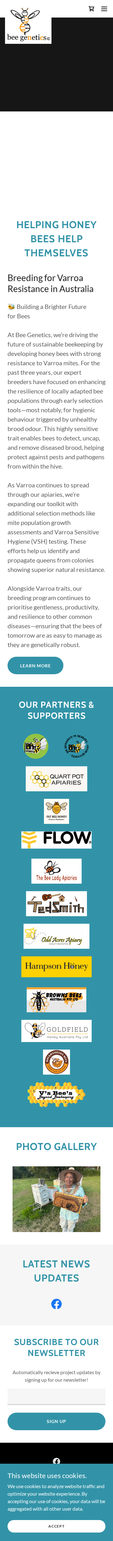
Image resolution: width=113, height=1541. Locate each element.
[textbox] (56, 1397)
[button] (104, 9)
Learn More (35, 665)
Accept (56, 1526)
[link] (28, 8)
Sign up (56, 1421)
